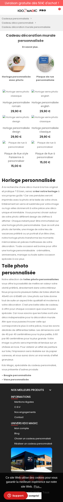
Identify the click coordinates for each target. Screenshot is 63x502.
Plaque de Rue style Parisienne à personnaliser (16, 157)
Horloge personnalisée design (16, 129)
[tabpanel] (31, 4)
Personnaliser (16, 96)
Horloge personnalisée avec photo (16, 78)
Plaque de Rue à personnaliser (45, 155)
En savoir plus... (30, 47)
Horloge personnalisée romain (16, 104)
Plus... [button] (37, 486)
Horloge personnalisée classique (45, 129)
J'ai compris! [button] (31, 495)
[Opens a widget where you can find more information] (16, 495)
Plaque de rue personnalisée (45, 78)
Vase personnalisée (16, 379)
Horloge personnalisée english (45, 104)
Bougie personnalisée (17, 375)
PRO (42, 10)
